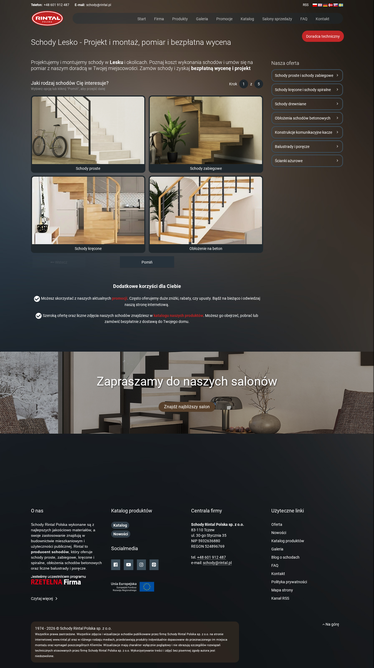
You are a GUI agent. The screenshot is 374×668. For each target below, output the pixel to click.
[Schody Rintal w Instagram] (141, 564)
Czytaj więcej (42, 598)
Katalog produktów (287, 541)
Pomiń (147, 262)
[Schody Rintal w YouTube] (128, 564)
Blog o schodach (285, 557)
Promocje (224, 18)
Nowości (278, 532)
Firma (159, 18)
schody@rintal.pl (98, 5)
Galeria (202, 18)
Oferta (276, 524)
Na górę (332, 624)
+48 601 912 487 (56, 5)
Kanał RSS (280, 598)
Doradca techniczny (323, 36)
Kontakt (322, 18)
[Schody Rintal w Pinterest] (154, 564)
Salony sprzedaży (277, 18)
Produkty (180, 18)
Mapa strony (282, 590)
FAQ (303, 18)
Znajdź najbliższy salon (187, 406)
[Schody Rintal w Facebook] (115, 564)
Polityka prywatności (289, 582)
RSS (306, 5)
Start (141, 18)
